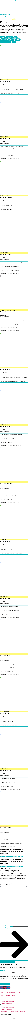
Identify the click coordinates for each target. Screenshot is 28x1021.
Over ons (15, 7)
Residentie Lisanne (5, 770)
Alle (15, 37)
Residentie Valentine (6, 484)
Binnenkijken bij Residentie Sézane (10, 273)
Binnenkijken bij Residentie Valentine (10, 502)
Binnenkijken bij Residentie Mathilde (10, 731)
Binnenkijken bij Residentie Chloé (9, 560)
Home (1, 4)
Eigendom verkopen (6, 7)
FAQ (2, 10)
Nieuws (22, 7)
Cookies (22, 1011)
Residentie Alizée (5, 312)
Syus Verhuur (4, 1011)
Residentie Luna (5, 81)
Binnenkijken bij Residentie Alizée (9, 330)
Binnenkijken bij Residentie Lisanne (10, 789)
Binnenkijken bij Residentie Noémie (10, 674)
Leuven (3, 37)
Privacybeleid (14, 1011)
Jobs (13, 995)
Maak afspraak (14, 19)
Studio (17, 39)
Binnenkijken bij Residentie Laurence (10, 445)
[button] (13, 1018)
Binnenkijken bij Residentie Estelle (10, 846)
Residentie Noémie (6, 656)
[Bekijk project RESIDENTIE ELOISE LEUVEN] (12, 903)
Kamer (11, 39)
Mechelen (9, 37)
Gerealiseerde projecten (6, 1005)
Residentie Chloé (5, 541)
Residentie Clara (5, 138)
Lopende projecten (5, 999)
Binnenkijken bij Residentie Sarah (9, 617)
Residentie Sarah (5, 598)
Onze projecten (9, 4)
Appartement (4, 39)
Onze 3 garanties (20, 4)
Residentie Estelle (5, 828)
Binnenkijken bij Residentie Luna (9, 100)
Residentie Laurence (6, 426)
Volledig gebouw (5, 42)
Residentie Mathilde (6, 713)
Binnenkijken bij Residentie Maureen (10, 216)
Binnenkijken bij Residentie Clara (9, 158)
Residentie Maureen (6, 197)
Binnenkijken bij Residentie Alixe (9, 388)
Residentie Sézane (5, 254)
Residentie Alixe (5, 369)
